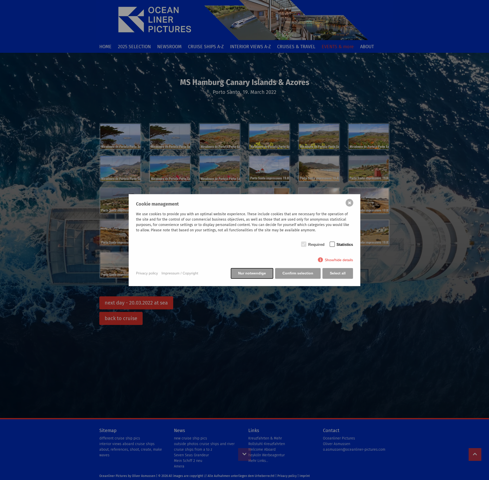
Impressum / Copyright (179, 273)
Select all (338, 273)
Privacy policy (147, 273)
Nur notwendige (252, 273)
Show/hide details (339, 260)
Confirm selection (297, 273)
